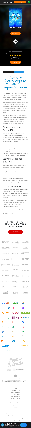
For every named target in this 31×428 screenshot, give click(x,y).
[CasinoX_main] (19, 386)
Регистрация (15, 231)
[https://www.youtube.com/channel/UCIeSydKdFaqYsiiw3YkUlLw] (7, 386)
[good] (17, 55)
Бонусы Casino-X (15, 392)
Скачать (15, 405)
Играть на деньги (15, 62)
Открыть (23, 425)
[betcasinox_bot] (23, 386)
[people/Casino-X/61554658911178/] (15, 386)
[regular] (15, 55)
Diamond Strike (18, 72)
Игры (11, 72)
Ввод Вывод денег (15, 396)
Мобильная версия (15, 394)
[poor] (13, 55)
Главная (5, 72)
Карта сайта (16, 407)
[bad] (10, 55)
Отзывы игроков (15, 398)
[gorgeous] (20, 55)
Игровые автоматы (15, 390)
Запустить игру (15, 33)
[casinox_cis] (11, 386)
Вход (20, 2)
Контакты (15, 400)
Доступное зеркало (15, 402)
